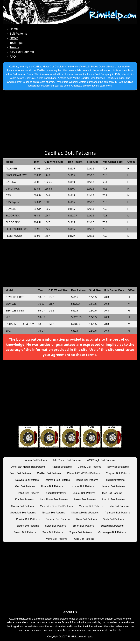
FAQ (13, 56)
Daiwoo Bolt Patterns (27, 479)
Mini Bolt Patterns (119, 506)
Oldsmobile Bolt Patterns (85, 512)
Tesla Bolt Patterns (53, 532)
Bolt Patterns (18, 33)
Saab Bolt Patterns (113, 519)
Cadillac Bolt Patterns (49, 473)
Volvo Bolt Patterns (56, 538)
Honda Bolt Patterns (52, 486)
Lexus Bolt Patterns (85, 499)
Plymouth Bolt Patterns (117, 512)
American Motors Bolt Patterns (28, 466)
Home (14, 29)
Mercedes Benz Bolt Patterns (56, 506)
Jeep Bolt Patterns (112, 492)
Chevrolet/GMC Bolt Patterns (83, 473)
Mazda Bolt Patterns (22, 506)
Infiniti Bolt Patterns (28, 492)
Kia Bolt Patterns (24, 499)
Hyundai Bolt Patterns (113, 486)
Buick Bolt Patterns (20, 473)
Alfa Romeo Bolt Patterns (67, 460)
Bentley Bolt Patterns (89, 466)
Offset (14, 38)
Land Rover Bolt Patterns (54, 499)
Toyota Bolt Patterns (80, 532)
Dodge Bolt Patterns (87, 479)
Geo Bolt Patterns (25, 486)
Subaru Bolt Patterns (112, 525)
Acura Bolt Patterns (36, 460)
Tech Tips (16, 42)
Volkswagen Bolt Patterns (112, 532)
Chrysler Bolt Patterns (118, 473)
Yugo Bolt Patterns (83, 538)
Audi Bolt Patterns (62, 466)
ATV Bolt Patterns (22, 52)
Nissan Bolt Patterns (53, 512)
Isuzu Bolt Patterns (56, 492)
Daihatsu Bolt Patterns (57, 479)
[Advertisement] (70, 121)
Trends (14, 47)
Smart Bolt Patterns (83, 525)
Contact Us (114, 630)
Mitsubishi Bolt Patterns (23, 512)
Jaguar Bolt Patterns (84, 492)
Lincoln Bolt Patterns (113, 499)
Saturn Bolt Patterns (28, 525)
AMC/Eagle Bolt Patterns (101, 460)
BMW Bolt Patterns (118, 466)
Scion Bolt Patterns (55, 525)
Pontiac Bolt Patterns (28, 519)
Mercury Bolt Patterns (91, 506)
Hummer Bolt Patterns (82, 486)
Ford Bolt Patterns (114, 479)
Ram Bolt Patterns (86, 519)
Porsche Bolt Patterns (58, 519)
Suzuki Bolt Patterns (25, 532)
